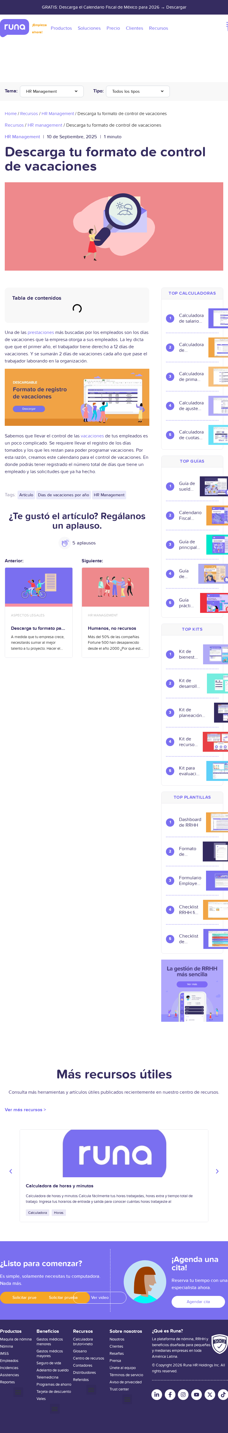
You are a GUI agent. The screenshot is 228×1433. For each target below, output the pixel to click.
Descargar (176, 7)
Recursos (29, 113)
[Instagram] (183, 1394)
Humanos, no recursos (112, 628)
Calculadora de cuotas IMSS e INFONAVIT (191, 435)
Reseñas (117, 1353)
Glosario (80, 1351)
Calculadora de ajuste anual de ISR (191, 406)
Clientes (116, 1346)
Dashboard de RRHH (190, 822)
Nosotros (117, 1339)
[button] (11, 1171)
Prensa (115, 1360)
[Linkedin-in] (156, 1394)
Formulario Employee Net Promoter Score (190, 880)
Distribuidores (84, 1372)
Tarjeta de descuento (54, 1391)
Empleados (9, 1360)
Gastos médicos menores (50, 1341)
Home (11, 113)
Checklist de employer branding (189, 939)
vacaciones (92, 436)
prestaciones (41, 332)
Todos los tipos (126, 91)
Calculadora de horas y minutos (60, 1186)
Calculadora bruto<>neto (83, 1341)
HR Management (41, 91)
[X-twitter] (210, 1394)
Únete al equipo (123, 1367)
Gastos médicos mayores (50, 1353)
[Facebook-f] (170, 1394)
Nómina (6, 1346)
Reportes (7, 1382)
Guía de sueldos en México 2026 (187, 486)
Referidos (81, 1379)
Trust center (119, 1389)
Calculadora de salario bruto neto (191, 318)
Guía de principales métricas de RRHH (190, 544)
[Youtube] (196, 1394)
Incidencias (9, 1367)
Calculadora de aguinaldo (191, 347)
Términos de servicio (126, 1375)
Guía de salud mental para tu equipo (186, 574)
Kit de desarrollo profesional (190, 683)
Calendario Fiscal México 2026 (190, 515)
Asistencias (9, 1375)
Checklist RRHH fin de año (188, 910)
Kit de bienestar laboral (188, 654)
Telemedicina (47, 1377)
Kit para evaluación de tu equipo (190, 771)
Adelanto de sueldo (53, 1370)
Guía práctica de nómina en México (187, 603)
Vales (41, 1398)
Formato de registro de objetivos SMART (188, 851)
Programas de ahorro (54, 1384)
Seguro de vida (49, 1363)
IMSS (4, 1353)
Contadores (82, 1365)
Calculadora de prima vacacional (191, 376)
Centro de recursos (88, 1358)
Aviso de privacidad (126, 1382)
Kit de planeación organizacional (194, 712)
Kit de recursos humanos (188, 742)
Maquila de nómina (16, 1339)
